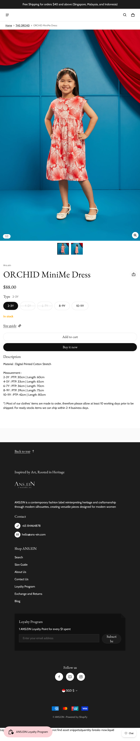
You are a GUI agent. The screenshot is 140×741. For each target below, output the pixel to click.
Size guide (9, 325)
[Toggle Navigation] (7, 15)
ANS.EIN (59, 716)
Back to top (22, 451)
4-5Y (28, 306)
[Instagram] (81, 677)
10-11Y (80, 306)
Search (19, 557)
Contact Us (21, 579)
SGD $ (70, 690)
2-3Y (11, 306)
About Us (20, 572)
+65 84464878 (31, 525)
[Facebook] (59, 677)
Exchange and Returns (28, 594)
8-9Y (62, 306)
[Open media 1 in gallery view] (63, 249)
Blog (17, 601)
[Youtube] (70, 677)
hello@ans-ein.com (34, 534)
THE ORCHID (23, 25)
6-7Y (45, 306)
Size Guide (21, 564)
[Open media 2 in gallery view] (77, 249)
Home (8, 25)
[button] (125, 15)
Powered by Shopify (76, 716)
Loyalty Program (25, 586)
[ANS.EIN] (70, 15)
